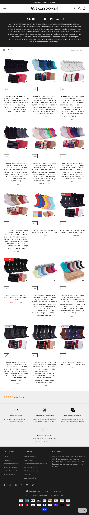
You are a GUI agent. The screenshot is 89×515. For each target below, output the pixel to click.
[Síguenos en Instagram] (16, 485)
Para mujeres (28, 460)
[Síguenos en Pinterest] (21, 485)
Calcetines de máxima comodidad (35, 464)
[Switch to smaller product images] (8, 50)
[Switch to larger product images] (4, 50)
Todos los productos (30, 478)
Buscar (5, 457)
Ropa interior (28, 474)
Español (57, 491)
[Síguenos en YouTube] (27, 485)
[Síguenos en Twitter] (10, 485)
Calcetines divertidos (31, 471)
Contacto (6, 460)
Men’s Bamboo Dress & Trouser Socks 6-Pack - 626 (72, 363)
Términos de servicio (10, 464)
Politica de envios (9, 474)
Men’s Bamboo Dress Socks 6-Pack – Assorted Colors (72, 231)
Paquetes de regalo (30, 467)
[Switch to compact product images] (12, 50)
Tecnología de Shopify (53, 496)
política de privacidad (10, 467)
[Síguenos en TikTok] (33, 485)
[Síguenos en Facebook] (4, 485)
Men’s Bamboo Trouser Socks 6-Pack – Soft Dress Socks (16, 297)
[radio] (6, 89)
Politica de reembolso (10, 471)
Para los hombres (30, 457)
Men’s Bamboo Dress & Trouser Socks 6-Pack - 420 (44, 231)
